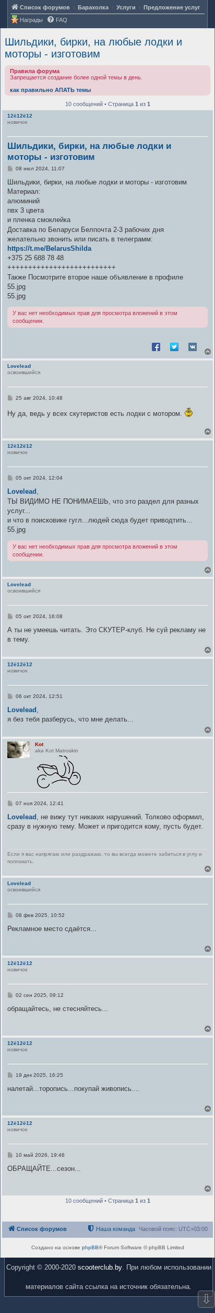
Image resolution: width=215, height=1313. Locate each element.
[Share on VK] (192, 346)
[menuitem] (56, 20)
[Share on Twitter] (174, 346)
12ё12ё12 (19, 116)
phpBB (90, 1247)
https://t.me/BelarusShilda (49, 248)
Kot (39, 744)
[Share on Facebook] (156, 346)
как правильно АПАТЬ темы (50, 90)
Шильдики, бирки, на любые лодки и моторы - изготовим (93, 48)
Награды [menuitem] (31, 20)
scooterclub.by (100, 1267)
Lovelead (19, 366)
